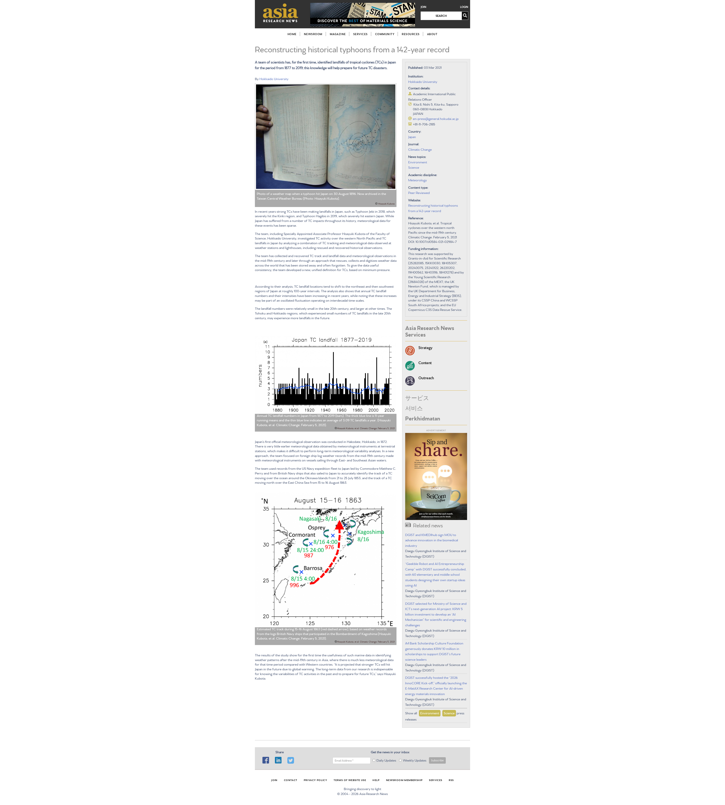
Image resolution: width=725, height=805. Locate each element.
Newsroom (313, 34)
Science (413, 167)
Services (360, 34)
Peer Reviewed (419, 192)
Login (464, 6)
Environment (417, 162)
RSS (451, 779)
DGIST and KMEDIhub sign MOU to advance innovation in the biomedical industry (431, 539)
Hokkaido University (273, 78)
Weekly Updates (414, 760)
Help (376, 779)
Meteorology (417, 180)
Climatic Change (420, 149)
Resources (411, 34)
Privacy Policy (315, 779)
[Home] (281, 13)
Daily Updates (386, 760)
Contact (290, 779)
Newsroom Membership (404, 779)
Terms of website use (350, 779)
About (432, 34)
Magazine (338, 34)
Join (423, 6)
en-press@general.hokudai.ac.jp (436, 118)
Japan (412, 136)
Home (292, 34)
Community (385, 34)
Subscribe (437, 760)
